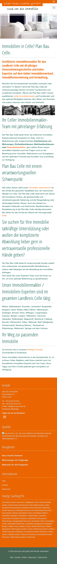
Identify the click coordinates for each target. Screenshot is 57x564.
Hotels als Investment (29, 534)
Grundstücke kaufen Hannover (35, 532)
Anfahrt (24, 557)
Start (4, 481)
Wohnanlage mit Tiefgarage (15, 460)
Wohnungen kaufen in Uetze (22, 529)
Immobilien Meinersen (16, 524)
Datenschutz (42, 557)
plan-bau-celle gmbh (22, 551)
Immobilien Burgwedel (34, 524)
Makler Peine (14, 526)
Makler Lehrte (25, 526)
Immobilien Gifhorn (40, 513)
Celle (4, 215)
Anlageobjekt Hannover (22, 521)
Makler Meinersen (38, 526)
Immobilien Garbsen (19, 519)
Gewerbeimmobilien (16, 147)
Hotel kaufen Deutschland (18, 505)
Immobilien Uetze (25, 513)
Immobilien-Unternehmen (40, 187)
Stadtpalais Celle (31, 502)
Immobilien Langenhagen (28, 516)
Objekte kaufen (14, 534)
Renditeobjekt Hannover (42, 510)
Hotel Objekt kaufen (36, 505)
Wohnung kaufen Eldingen (13, 532)
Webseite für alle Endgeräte (15, 465)
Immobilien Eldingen (10, 516)
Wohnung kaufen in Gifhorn (44, 529)
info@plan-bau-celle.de (16, 406)
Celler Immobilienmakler (24, 96)
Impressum (6, 489)
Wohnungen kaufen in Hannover (23, 537)
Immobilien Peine (38, 521)
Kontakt (5, 485)
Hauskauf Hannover (23, 510)
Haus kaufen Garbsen (12, 455)
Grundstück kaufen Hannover (13, 502)
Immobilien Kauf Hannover (31, 508)
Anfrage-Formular (35, 349)
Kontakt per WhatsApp (10, 409)
